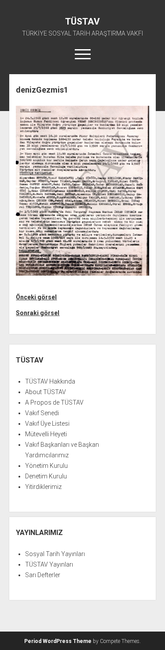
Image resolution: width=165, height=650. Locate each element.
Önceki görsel (36, 297)
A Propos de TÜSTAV (54, 402)
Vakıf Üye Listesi (47, 423)
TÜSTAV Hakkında (50, 381)
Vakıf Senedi (42, 413)
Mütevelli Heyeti (46, 434)
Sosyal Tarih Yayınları (55, 553)
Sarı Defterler (42, 574)
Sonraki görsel (37, 312)
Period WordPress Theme (58, 641)
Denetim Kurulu (46, 476)
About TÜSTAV (45, 391)
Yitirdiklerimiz (43, 486)
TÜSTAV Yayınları (49, 564)
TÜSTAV (82, 21)
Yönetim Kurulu (46, 465)
